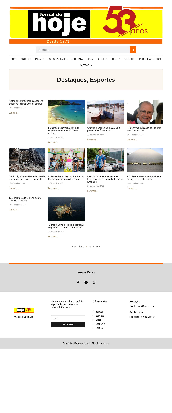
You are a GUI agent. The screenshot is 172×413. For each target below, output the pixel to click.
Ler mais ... (14, 113)
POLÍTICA (116, 59)
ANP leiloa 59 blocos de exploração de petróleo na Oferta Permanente (66, 226)
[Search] (133, 49)
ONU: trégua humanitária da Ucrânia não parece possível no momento (27, 177)
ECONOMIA (77, 59)
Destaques (72, 79)
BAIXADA (39, 59)
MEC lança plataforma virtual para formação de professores (144, 177)
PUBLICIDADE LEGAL (150, 59)
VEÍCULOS (129, 59)
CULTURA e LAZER (57, 59)
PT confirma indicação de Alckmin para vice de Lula (144, 129)
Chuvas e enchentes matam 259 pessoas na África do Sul (103, 129)
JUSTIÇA (102, 59)
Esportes (102, 79)
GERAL (90, 59)
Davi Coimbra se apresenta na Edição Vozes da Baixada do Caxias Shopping (105, 179)
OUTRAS (84, 65)
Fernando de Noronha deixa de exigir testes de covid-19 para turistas (63, 131)
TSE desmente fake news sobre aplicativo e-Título (25, 199)
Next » (96, 246)
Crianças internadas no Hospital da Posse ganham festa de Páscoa (65, 177)
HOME (14, 59)
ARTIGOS (26, 59)
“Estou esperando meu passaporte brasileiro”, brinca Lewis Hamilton (26, 102)
